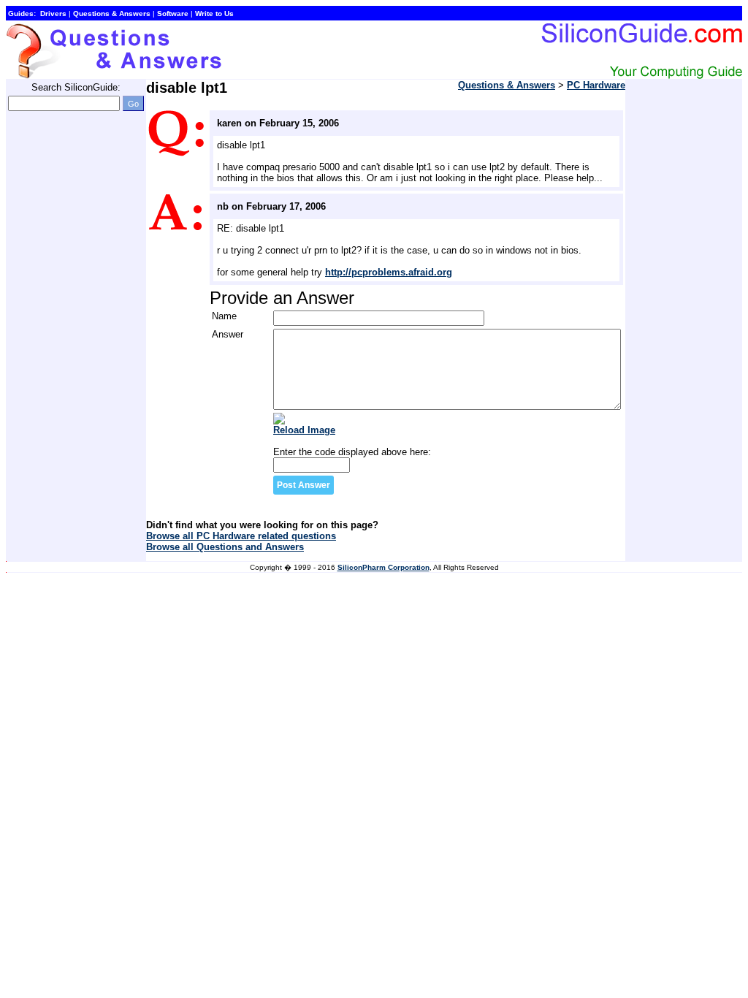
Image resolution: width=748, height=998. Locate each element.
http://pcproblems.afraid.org (388, 272)
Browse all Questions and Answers (225, 546)
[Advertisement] (64, 342)
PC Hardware (596, 85)
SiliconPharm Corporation (383, 567)
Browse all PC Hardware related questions (241, 535)
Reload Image (304, 429)
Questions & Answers (506, 85)
